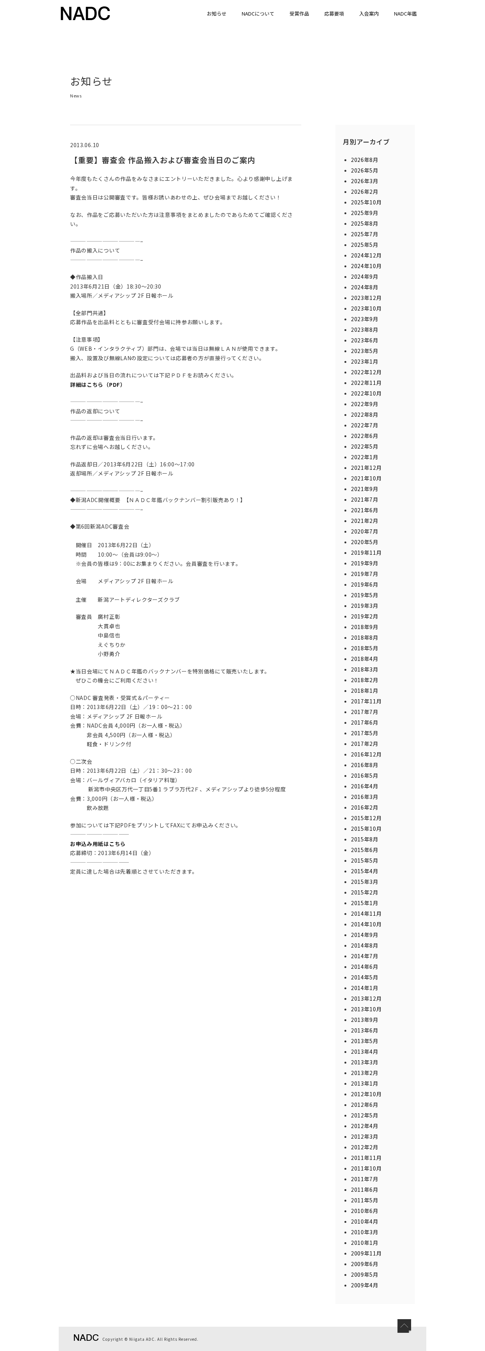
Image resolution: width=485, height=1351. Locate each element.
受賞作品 (299, 13)
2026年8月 (365, 159)
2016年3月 (365, 796)
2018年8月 (365, 637)
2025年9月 (365, 213)
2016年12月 (366, 754)
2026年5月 (365, 170)
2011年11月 (366, 1157)
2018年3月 (365, 669)
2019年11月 (366, 552)
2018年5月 (365, 648)
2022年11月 (366, 382)
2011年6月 (365, 1189)
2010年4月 (365, 1221)
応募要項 (334, 13)
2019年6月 (365, 584)
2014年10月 (366, 924)
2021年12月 (366, 467)
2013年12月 (366, 998)
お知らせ (217, 13)
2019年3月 (365, 605)
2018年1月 (365, 690)
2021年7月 (365, 499)
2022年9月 (365, 404)
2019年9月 (365, 563)
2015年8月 (365, 839)
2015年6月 (365, 850)
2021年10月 (366, 478)
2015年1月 (365, 903)
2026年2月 (365, 191)
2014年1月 (365, 988)
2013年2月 (365, 1072)
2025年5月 (365, 244)
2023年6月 (365, 340)
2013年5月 (365, 1041)
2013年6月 (365, 1030)
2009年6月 (365, 1264)
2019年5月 (365, 595)
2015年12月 (366, 818)
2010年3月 (365, 1232)
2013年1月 (365, 1083)
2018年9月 (365, 627)
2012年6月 (365, 1104)
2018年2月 (365, 680)
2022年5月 (365, 446)
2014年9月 (365, 934)
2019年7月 (365, 573)
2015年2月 (365, 892)
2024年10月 (366, 266)
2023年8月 (365, 329)
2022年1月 (365, 457)
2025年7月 (365, 234)
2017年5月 (365, 733)
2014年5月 (365, 977)
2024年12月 (366, 255)
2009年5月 (365, 1274)
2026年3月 (365, 181)
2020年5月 (365, 542)
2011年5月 (365, 1200)
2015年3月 (365, 881)
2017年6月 (365, 722)
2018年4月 (365, 658)
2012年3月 (365, 1136)
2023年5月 (365, 351)
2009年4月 (365, 1285)
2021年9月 (365, 489)
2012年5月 (365, 1115)
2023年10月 (366, 308)
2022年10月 (366, 393)
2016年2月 (365, 807)
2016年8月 (365, 765)
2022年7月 (365, 425)
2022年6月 (365, 435)
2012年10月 (366, 1094)
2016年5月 (365, 775)
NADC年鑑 (405, 13)
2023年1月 (365, 361)
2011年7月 (365, 1179)
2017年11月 (366, 701)
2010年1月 (365, 1242)
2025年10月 (366, 202)
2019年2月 (365, 616)
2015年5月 (365, 860)
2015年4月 (365, 871)
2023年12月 (366, 297)
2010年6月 (365, 1210)
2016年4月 (365, 786)
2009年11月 (366, 1253)
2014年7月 (365, 956)
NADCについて (258, 13)
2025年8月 (365, 223)
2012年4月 (365, 1126)
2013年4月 (365, 1051)
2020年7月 (365, 531)
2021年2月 (365, 520)
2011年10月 (366, 1168)
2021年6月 (365, 510)
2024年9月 (365, 276)
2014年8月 (365, 945)
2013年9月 (365, 1019)
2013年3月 (365, 1062)
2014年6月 (365, 966)
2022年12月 (366, 372)
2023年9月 (365, 319)
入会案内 (369, 13)
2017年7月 (365, 712)
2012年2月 (365, 1147)
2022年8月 (365, 414)
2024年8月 (365, 287)
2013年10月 (366, 1009)
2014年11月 (366, 913)
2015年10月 (366, 828)
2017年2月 (365, 743)
